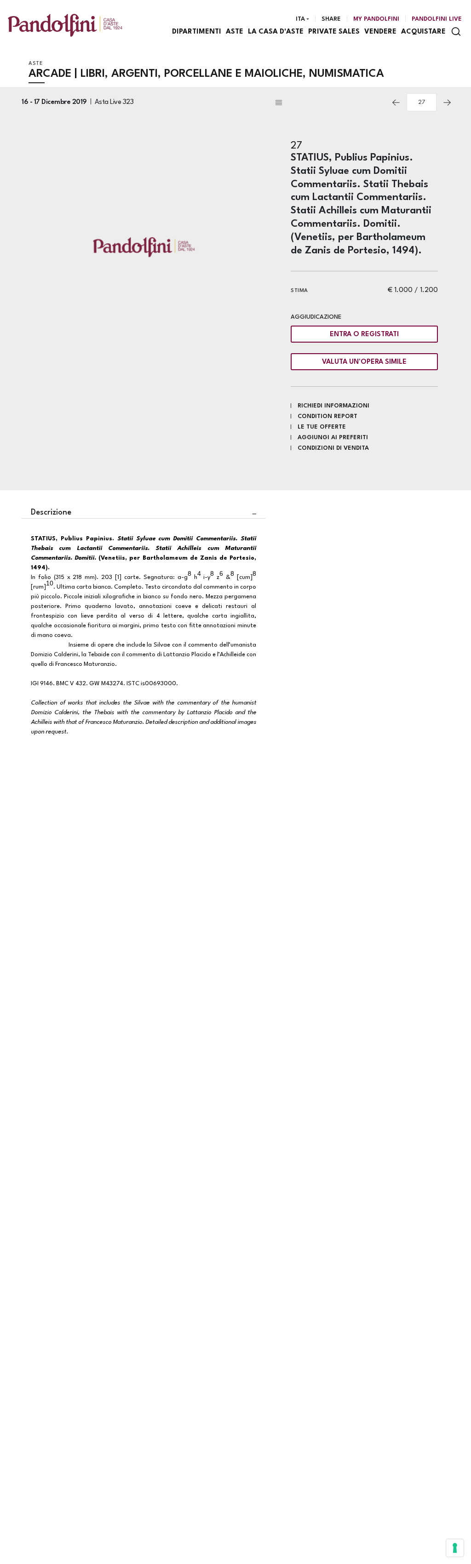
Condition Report (327, 416)
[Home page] (65, 25)
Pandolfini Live (437, 19)
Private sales (334, 32)
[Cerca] (456, 31)
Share (331, 19)
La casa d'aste (276, 32)
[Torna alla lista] (329, 102)
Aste (234, 32)
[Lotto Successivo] (447, 102)
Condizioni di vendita (333, 448)
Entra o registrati (364, 334)
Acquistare (423, 32)
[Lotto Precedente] (396, 102)
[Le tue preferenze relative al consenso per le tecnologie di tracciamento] (455, 1548)
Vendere (380, 32)
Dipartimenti (196, 32)
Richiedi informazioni (333, 406)
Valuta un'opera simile (364, 362)
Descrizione (51, 512)
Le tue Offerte (322, 427)
